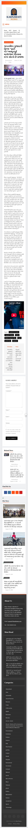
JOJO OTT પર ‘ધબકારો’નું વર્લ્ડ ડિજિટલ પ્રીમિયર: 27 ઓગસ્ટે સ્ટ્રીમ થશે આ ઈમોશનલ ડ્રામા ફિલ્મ (16, 473)
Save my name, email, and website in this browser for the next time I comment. (13, 431)
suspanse (15, 340)
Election (8, 717)
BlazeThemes (18, 821)
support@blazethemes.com (14, 621)
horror (17, 335)
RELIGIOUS (9, 794)
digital (7, 711)
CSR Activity (9, 708)
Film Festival (9, 746)
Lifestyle (8, 769)
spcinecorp (7, 340)
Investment (8, 765)
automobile (8, 695)
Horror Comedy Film (10, 338)
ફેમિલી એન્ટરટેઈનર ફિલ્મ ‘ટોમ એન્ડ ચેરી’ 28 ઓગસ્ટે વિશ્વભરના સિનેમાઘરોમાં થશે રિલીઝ (16, 457)
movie (7, 775)
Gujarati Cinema (9, 335)
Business (6, 577)
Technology (9, 807)
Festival (7, 740)
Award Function (10, 698)
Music (7, 781)
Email (7, 416)
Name (8, 410)
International (9, 762)
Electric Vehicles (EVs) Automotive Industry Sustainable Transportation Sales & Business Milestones (14, 725)
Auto (7, 692)
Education (8, 714)
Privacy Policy (16, 823)
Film (7, 743)
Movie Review (9, 778)
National (8, 785)
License (10, 823)
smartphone (8, 801)
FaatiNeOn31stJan (14, 332)
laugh (19, 338)
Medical (8, 772)
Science (7, 797)
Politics (7, 791)
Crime (7, 705)
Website (8, 423)
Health (7, 756)
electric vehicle (9, 721)
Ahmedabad (7, 517)
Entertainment (9, 42)
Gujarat (7, 753)
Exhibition (8, 734)
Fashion (8, 737)
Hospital (8, 759)
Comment (8, 391)
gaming (7, 750)
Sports (7, 804)
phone (7, 788)
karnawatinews (8, 60)
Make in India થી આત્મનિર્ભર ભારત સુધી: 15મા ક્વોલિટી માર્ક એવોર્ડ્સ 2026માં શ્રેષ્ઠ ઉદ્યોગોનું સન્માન (14, 665)
